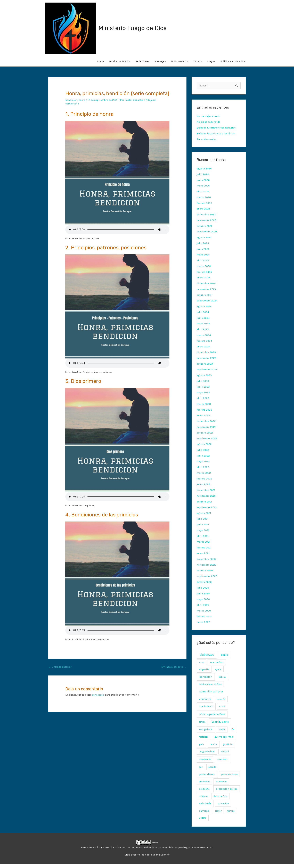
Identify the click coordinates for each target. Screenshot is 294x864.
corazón (221, 699)
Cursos (198, 61)
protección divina (226, 788)
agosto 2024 (204, 306)
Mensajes (160, 61)
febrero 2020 (204, 616)
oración (222, 759)
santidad (204, 810)
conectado (98, 694)
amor (201, 662)
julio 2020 (203, 587)
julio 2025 (203, 243)
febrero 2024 (204, 340)
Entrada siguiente (173, 666)
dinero (202, 722)
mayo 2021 (203, 530)
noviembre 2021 (206, 495)
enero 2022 (203, 484)
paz (201, 766)
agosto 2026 (204, 168)
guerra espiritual (224, 736)
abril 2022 (203, 467)
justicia (227, 744)
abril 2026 (203, 191)
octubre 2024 (205, 294)
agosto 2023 (204, 375)
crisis (222, 706)
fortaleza (203, 736)
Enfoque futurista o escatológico (216, 127)
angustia (204, 669)
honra (81, 99)
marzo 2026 (204, 197)
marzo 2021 (203, 541)
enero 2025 (203, 277)
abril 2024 (203, 329)
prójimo (203, 796)
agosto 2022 (204, 444)
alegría (224, 654)
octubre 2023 (205, 363)
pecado (212, 767)
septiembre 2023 (207, 369)
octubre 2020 (205, 570)
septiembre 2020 (207, 576)
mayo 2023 (203, 392)
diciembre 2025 (206, 214)
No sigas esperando (208, 121)
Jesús (213, 744)
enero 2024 (203, 346)
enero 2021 (203, 553)
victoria (202, 818)
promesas (221, 781)
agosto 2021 (204, 513)
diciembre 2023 (206, 352)
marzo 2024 (204, 335)
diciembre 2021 (206, 490)
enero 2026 (203, 208)
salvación (223, 803)
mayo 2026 (203, 185)
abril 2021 (202, 535)
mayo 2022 (203, 461)
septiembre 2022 (207, 438)
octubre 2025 (205, 225)
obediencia (205, 759)
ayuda (218, 669)
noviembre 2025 (206, 220)
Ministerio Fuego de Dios (133, 28)
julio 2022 (203, 449)
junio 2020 (203, 593)
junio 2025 (203, 248)
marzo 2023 (204, 403)
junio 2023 (203, 386)
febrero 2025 (204, 271)
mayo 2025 (203, 254)
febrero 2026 (204, 203)
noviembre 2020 (206, 564)
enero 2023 (203, 415)
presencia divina (229, 774)
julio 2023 (203, 380)
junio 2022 (203, 455)
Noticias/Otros (180, 61)
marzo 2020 (204, 610)
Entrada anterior (60, 666)
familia (221, 729)
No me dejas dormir (208, 116)
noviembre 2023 (206, 358)
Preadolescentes (206, 139)
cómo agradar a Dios (212, 714)
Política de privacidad (233, 61)
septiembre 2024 (207, 300)
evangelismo (206, 729)
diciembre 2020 (206, 558)
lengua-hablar (207, 751)
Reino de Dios (220, 796)
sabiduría (205, 803)
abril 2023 (203, 398)
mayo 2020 (203, 599)
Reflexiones (142, 61)
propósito (204, 788)
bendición (71, 99)
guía (201, 744)
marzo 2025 (204, 266)
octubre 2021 (204, 501)
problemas (204, 781)
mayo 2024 (203, 323)
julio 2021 (202, 518)
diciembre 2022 (206, 421)
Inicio (100, 61)
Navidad (225, 751)
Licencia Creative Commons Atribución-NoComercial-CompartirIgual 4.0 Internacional (161, 847)
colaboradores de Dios (210, 684)
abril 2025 (203, 260)
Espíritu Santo (220, 721)
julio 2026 (203, 174)
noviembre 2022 (206, 426)
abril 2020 (203, 604)
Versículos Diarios (119, 61)
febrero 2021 (204, 547)
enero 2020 (203, 622)
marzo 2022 (204, 472)
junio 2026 (203, 180)
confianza (205, 699)
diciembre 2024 (206, 283)
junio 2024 (203, 317)
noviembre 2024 (206, 289)
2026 (154, 842)
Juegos (211, 61)
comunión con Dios (211, 691)
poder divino (207, 774)
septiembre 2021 (207, 507)
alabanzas (207, 654)
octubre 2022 (205, 432)
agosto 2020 (204, 581)
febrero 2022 (204, 478)
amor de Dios (217, 662)
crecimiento (206, 706)
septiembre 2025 (207, 231)
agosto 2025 (204, 237)
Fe (232, 729)
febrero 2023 (204, 409)
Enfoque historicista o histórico (215, 133)
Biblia (222, 676)
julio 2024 (203, 312)
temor (218, 810)
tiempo (231, 811)
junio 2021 (203, 524)
